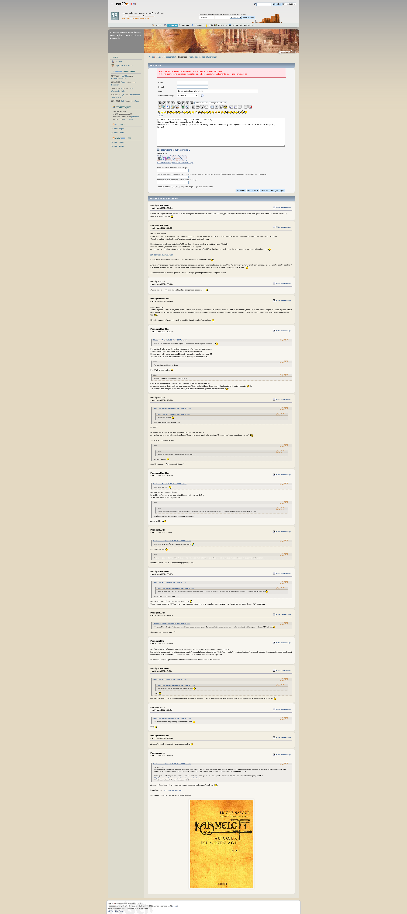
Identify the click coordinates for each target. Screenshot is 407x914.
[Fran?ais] (131, 4)
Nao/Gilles (125, 76)
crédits (174, 906)
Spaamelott (288, 51)
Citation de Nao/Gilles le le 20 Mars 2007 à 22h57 (172, 541)
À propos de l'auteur (124, 65)
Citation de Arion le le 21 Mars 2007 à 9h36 (173, 414)
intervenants (128, 119)
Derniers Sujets (117, 129)
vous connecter (134, 16)
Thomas (124, 82)
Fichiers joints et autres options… (174, 150)
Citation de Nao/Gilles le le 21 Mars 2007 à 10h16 (172, 408)
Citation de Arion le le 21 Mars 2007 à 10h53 (170, 340)
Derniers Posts (117, 133)
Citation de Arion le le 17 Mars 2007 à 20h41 (170, 679)
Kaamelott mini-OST (119, 78)
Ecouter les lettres (164, 162)
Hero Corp (135, 101)
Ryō (122, 88)
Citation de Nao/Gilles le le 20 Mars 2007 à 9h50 (175, 588)
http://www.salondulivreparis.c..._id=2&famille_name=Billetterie (177, 778)
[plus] (160, 115)
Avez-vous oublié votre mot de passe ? (136, 18)
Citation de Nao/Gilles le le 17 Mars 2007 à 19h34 (176, 685)
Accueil (118, 61)
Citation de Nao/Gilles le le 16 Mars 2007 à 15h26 (172, 764)
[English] (134, 4)
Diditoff (123, 101)
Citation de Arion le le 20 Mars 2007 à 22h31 (170, 582)
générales (135, 117)
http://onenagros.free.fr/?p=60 (161, 254)
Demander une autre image (182, 162)
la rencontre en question (172, 790)
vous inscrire (149, 16)
